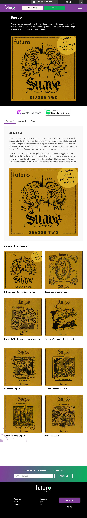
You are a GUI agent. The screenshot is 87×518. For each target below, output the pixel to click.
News (16, 502)
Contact (17, 504)
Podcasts (43, 499)
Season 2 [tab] (10, 121)
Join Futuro (31, 7)
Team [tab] (33, 121)
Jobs (42, 502)
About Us (17, 499)
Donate (54, 7)
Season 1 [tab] (22, 121)
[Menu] (80, 7)
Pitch (42, 504)
